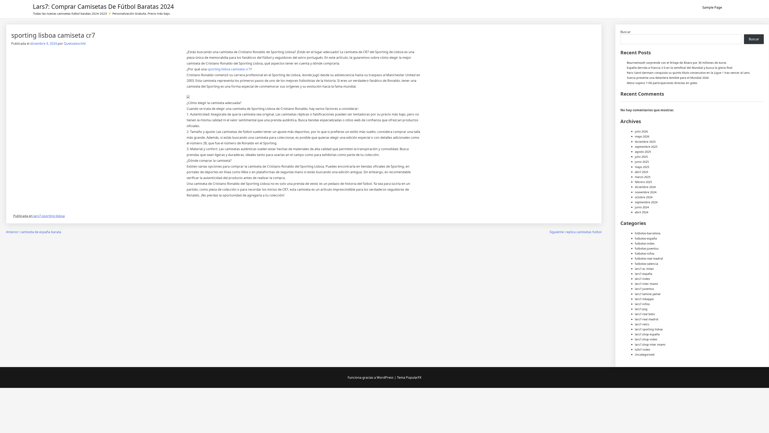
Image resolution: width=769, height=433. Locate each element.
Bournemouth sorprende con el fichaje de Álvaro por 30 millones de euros (676, 63)
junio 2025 (642, 162)
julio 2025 (641, 157)
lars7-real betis (645, 314)
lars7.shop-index (646, 339)
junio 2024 (642, 207)
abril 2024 (641, 212)
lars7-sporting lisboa (49, 216)
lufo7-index (642, 349)
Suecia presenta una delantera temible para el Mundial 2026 (668, 78)
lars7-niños (642, 304)
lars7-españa (643, 274)
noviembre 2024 (645, 192)
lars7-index (642, 279)
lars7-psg (641, 309)
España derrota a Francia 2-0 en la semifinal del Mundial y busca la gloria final (679, 68)
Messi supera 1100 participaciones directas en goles (662, 83)
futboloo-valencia (646, 264)
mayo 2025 (642, 167)
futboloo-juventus (647, 248)
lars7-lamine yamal (647, 294)
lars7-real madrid (646, 319)
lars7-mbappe (644, 299)
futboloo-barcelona (647, 233)
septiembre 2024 (646, 202)
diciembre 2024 (645, 187)
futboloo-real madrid (649, 258)
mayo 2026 (642, 136)
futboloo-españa (646, 238)
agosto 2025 (643, 152)
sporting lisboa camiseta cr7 (228, 69)
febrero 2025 (643, 182)
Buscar (625, 32)
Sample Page (712, 7)
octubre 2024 (643, 197)
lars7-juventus (644, 289)
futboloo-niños (644, 253)
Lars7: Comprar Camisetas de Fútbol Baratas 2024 (103, 6)
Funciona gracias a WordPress (371, 377)
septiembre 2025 (646, 147)
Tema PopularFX (409, 377)
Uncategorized (644, 354)
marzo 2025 (642, 177)
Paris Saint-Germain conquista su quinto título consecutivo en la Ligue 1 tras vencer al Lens (688, 73)
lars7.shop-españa (647, 334)
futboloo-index (644, 243)
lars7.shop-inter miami (650, 344)
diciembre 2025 (645, 142)
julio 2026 (641, 131)
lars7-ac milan (644, 269)
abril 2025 (641, 172)
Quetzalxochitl (75, 43)
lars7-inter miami (646, 284)
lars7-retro (642, 324)
